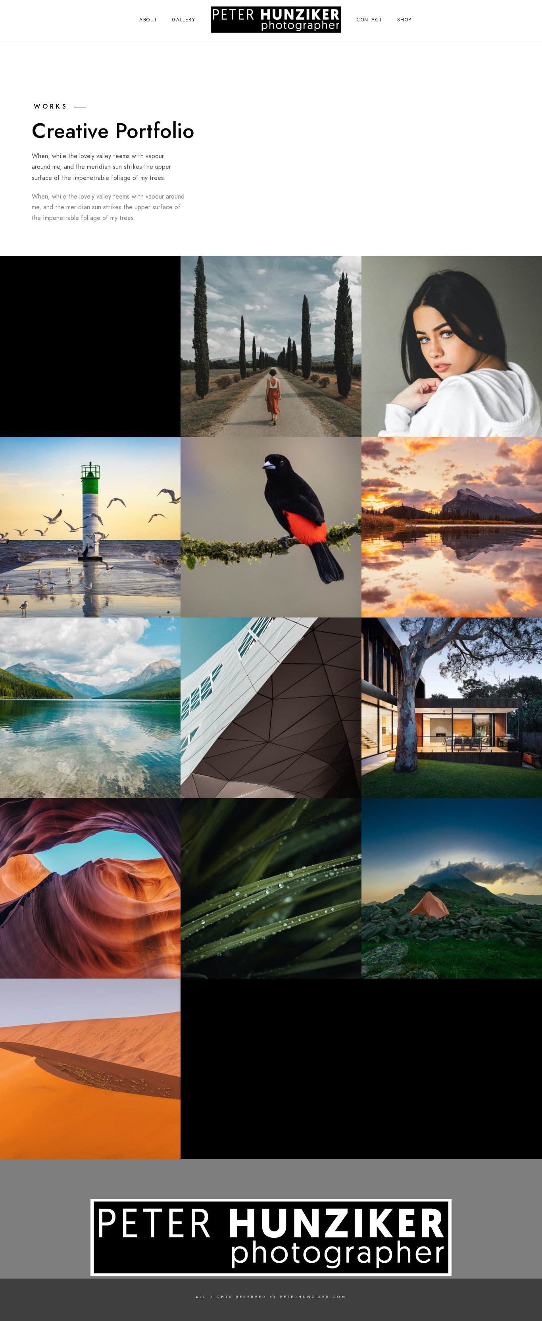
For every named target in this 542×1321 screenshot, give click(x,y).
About (148, 20)
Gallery (184, 20)
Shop (404, 20)
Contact (369, 20)
